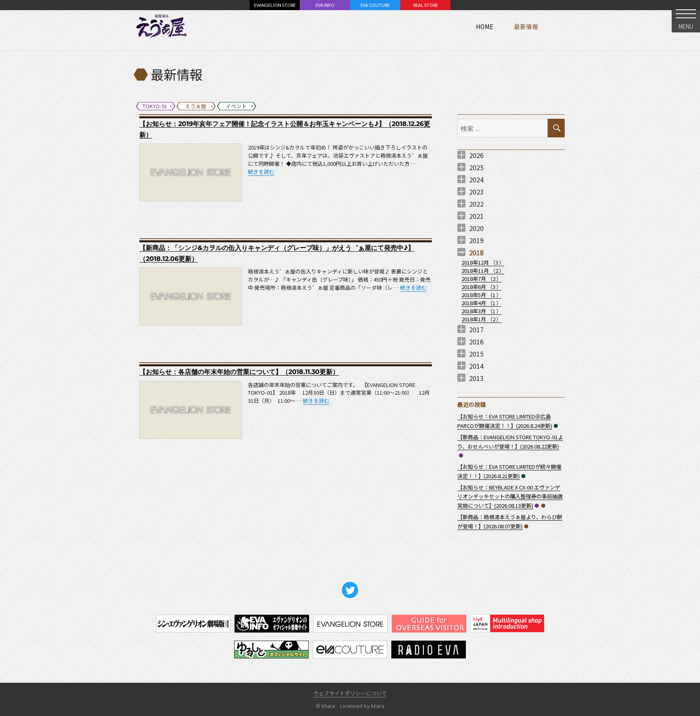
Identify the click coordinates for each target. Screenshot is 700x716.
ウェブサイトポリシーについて (350, 693)
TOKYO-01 (461, 455)
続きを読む (261, 171)
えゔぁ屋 (543, 506)
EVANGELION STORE (275, 5)
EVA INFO (325, 5)
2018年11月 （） (482, 270)
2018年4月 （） (481, 303)
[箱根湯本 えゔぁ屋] (161, 26)
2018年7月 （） (481, 278)
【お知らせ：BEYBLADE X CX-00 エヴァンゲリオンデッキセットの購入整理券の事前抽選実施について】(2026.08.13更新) (510, 496)
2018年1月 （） (481, 319)
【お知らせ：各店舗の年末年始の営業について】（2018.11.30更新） (239, 372)
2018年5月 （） (481, 295)
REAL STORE (425, 5)
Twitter (350, 590)
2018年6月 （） (481, 287)
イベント (556, 426)
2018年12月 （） (482, 262)
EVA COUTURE (375, 5)
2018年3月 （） (481, 311)
